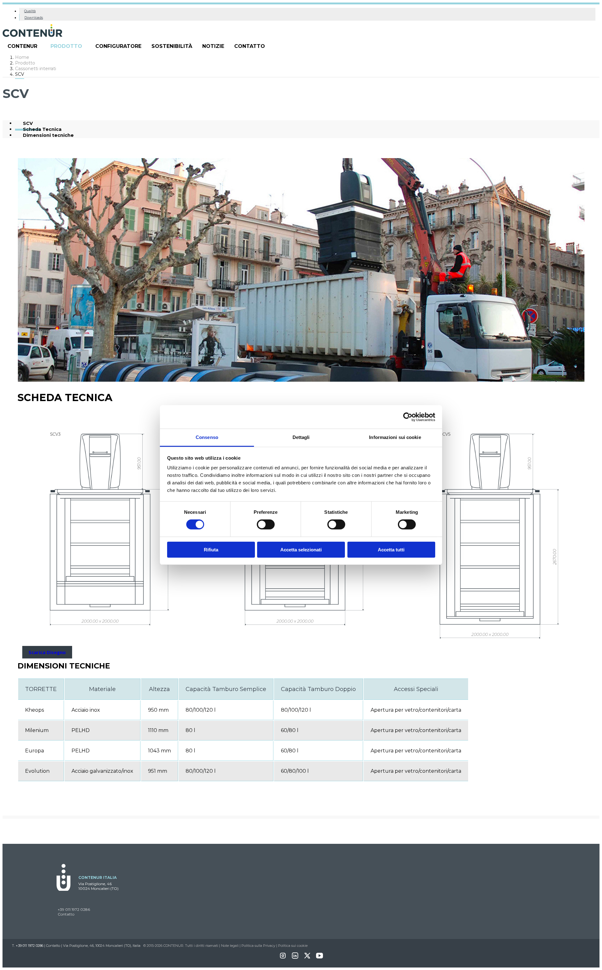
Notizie (213, 46)
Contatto (249, 46)
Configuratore (118, 46)
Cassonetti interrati (35, 68)
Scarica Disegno (47, 652)
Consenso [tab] (207, 437)
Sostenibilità (171, 46)
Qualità (30, 11)
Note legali (230, 945)
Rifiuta (211, 549)
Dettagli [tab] (301, 437)
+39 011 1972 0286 (74, 909)
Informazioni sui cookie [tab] (395, 437)
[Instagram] (283, 958)
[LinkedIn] (295, 958)
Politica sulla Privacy (258, 945)
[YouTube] (319, 958)
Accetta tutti (391, 549)
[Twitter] (307, 958)
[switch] (266, 524)
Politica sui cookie (293, 945)
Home (22, 57)
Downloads (33, 17)
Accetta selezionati (301, 549)
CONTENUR (22, 46)
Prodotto (66, 46)
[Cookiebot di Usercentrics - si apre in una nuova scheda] (407, 416)
